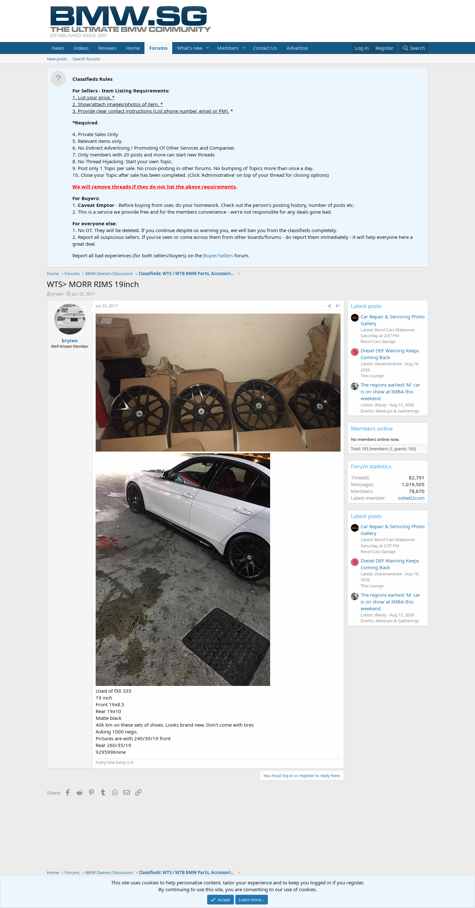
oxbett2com (411, 498)
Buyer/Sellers (218, 255)
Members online (372, 428)
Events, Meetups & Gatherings (390, 411)
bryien (57, 294)
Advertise (297, 48)
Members (227, 48)
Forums (158, 48)
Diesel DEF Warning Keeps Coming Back (390, 353)
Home (133, 48)
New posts (57, 59)
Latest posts (366, 306)
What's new (190, 48)
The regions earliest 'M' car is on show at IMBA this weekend (390, 391)
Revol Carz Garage (378, 341)
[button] (207, 48)
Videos (81, 48)
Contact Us (265, 48)
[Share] (329, 306)
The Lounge (372, 376)
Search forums (86, 59)
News (58, 48)
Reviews (107, 48)
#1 (338, 306)
